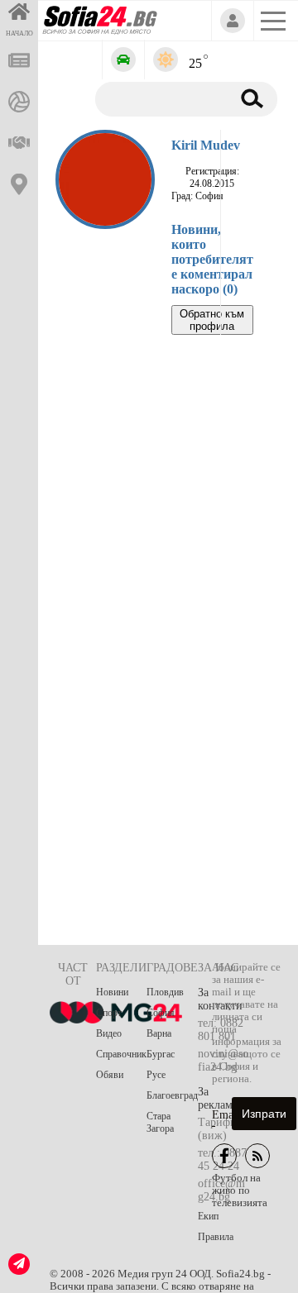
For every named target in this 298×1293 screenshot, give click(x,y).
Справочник (121, 1054)
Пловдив (165, 992)
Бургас (161, 1054)
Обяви (109, 1075)
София (161, 1013)
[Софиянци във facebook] (224, 1155)
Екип (208, 1216)
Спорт (109, 1013)
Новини (112, 992)
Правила (215, 1237)
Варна (159, 1033)
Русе (156, 1075)
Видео (109, 1033)
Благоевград (172, 1095)
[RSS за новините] (257, 1155)
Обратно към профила (212, 320)
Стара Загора (160, 1122)
